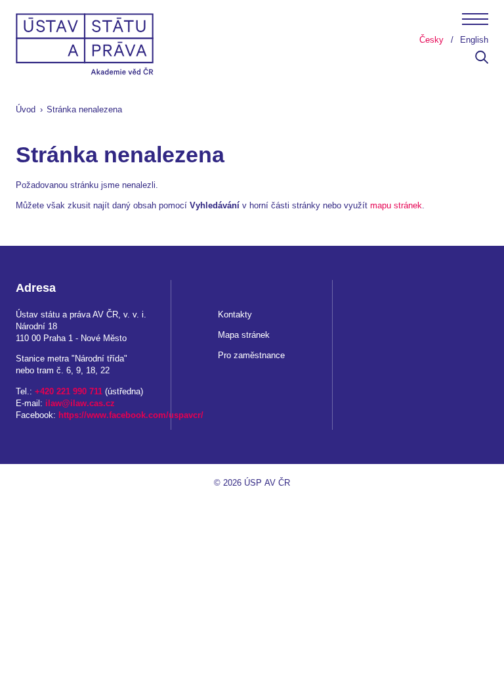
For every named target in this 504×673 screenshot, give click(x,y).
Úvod (25, 109)
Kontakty (235, 314)
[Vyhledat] (481, 61)
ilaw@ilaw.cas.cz (80, 403)
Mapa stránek (244, 335)
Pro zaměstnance (251, 355)
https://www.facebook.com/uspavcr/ (130, 415)
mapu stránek (396, 205)
